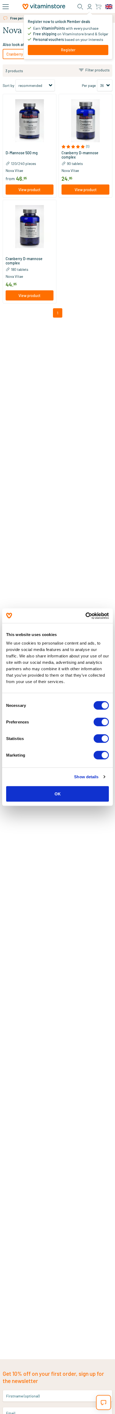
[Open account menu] (89, 6)
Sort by (8, 85)
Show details (86, 777)
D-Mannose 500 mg (22, 153)
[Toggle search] (80, 7)
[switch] (101, 722)
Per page (89, 85)
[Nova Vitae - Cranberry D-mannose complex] (85, 121)
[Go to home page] (43, 6)
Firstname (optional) (23, 1395)
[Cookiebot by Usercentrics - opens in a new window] (85, 615)
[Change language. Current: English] (108, 6)
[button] (29, 147)
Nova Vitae (14, 170)
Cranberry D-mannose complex (80, 155)
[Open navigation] (5, 6)
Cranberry (14, 54)
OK (58, 793)
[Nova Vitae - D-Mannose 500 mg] (29, 121)
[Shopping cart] (98, 6)
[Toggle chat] (103, 1402)
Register (68, 50)
